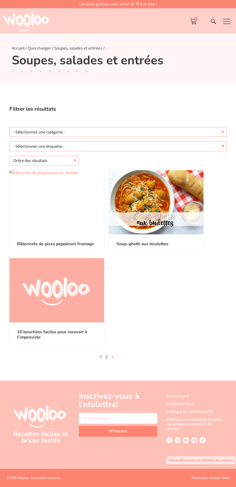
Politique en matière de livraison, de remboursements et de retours (195, 424)
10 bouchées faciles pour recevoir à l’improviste (52, 334)
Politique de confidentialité (189, 411)
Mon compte (177, 395)
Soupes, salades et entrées (78, 48)
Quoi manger (39, 48)
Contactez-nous (180, 403)
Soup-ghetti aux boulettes (142, 244)
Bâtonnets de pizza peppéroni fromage (55, 244)
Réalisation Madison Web (210, 478)
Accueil (18, 48)
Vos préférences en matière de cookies (201, 460)
